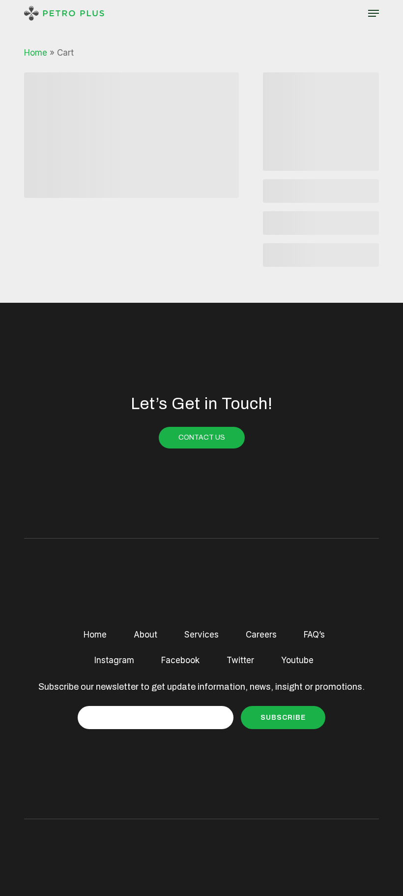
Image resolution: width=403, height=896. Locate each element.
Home (35, 53)
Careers (261, 635)
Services (201, 635)
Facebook (180, 660)
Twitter (240, 660)
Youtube (297, 660)
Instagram (114, 660)
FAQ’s (314, 635)
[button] (373, 13)
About (145, 635)
